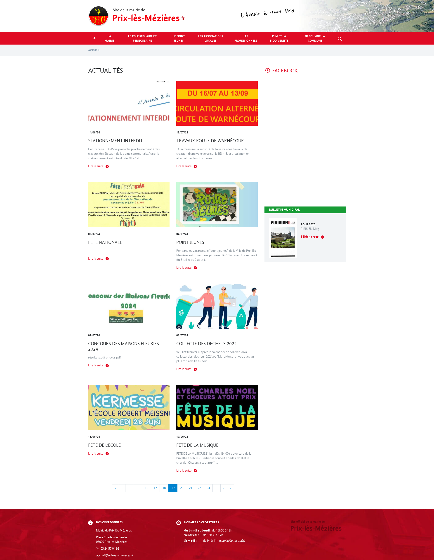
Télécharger (309, 236)
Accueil (94, 50)
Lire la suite (95, 166)
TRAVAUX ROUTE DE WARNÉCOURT (211, 140)
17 (155, 488)
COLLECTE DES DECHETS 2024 (206, 343)
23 (208, 488)
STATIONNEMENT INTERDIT (115, 140)
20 (181, 488)
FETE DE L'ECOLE (104, 445)
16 (146, 488)
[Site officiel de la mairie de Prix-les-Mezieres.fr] (217, 16)
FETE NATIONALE (105, 242)
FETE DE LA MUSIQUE (197, 445)
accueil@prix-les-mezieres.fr (114, 555)
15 (137, 488)
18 (164, 488)
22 (199, 488)
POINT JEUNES (190, 242)
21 (190, 488)
